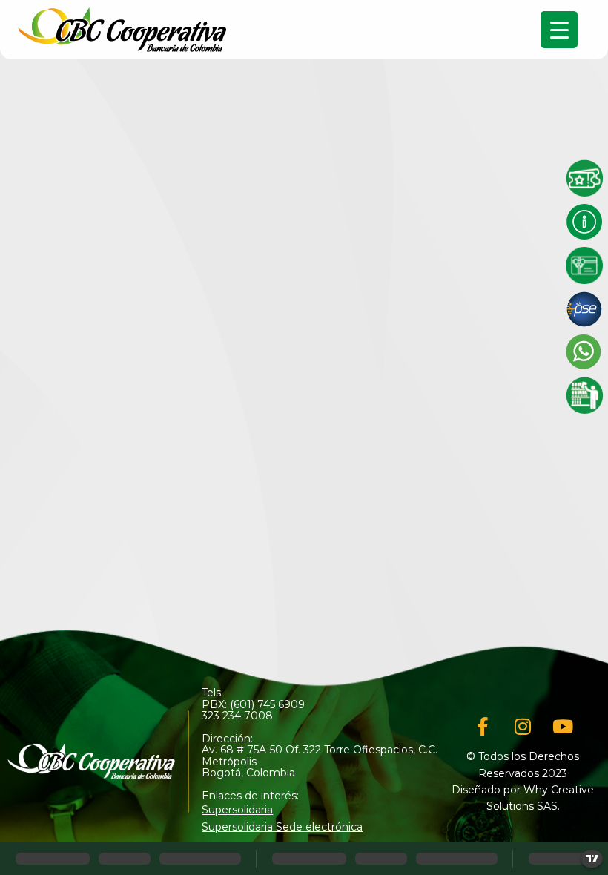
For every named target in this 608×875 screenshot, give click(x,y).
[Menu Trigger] (559, 29)
